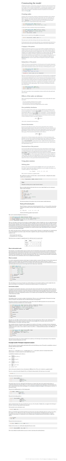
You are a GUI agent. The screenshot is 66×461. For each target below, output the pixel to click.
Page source (55, 458)
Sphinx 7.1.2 (45, 458)
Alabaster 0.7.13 (50, 458)
